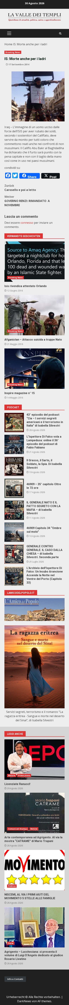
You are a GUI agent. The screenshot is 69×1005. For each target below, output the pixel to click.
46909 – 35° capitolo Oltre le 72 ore (14, 488)
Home (8, 44)
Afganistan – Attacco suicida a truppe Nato (34, 315)
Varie (10, 943)
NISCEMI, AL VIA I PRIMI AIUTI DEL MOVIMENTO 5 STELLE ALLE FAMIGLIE (34, 870)
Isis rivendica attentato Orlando (34, 261)
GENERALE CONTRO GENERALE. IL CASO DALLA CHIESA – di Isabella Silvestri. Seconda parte (14, 554)
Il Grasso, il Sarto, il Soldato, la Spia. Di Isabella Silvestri (14, 466)
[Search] (60, 33)
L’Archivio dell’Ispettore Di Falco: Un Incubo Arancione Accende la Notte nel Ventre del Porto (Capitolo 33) (14, 576)
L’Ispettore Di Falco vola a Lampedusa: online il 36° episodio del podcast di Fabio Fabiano (14, 444)
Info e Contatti (15, 979)
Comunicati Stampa (17, 829)
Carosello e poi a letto (20, 188)
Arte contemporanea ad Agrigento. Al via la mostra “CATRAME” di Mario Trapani (34, 813)
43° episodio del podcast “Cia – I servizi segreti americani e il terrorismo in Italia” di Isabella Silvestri (14, 422)
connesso (27, 223)
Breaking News (12, 52)
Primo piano (24, 775)
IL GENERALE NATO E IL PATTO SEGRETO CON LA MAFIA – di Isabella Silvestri (14, 510)
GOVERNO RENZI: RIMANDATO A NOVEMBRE (27, 201)
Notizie (11, 775)
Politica (12, 886)
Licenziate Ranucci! (34, 759)
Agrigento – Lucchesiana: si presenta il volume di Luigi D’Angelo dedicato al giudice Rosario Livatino (34, 927)
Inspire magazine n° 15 (34, 368)
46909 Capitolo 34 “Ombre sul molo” (14, 532)
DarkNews (24, 1001)
